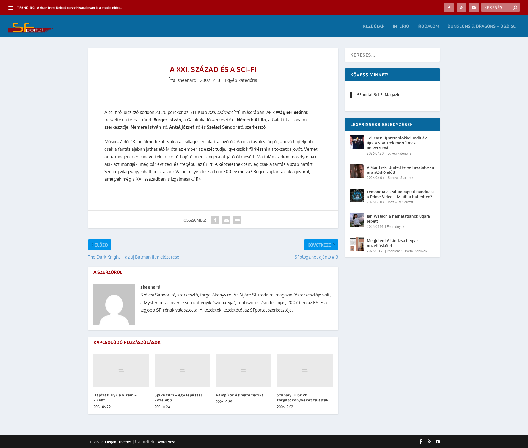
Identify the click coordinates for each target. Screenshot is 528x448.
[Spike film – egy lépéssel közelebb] (182, 370)
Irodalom (428, 26)
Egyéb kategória (241, 80)
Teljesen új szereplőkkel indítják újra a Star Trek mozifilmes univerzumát (397, 143)
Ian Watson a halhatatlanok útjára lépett (398, 218)
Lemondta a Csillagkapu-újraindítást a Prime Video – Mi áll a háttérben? (400, 194)
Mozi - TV (394, 202)
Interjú (401, 26)
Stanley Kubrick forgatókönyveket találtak (303, 397)
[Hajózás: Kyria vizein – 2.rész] (121, 370)
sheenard (187, 80)
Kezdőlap (373, 26)
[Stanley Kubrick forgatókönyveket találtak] (304, 370)
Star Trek (406, 178)
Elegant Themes (118, 441)
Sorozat (393, 178)
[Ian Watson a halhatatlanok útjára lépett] (357, 220)
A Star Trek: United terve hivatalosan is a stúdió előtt (400, 170)
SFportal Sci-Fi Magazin (379, 94)
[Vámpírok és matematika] (243, 370)
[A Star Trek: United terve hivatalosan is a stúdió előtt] (357, 171)
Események (395, 227)
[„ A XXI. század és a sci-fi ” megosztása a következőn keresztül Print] (237, 220)
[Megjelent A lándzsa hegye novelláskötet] (357, 244)
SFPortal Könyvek (414, 251)
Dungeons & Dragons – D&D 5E (481, 26)
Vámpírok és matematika (240, 395)
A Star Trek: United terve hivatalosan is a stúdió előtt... (79, 7)
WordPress (166, 441)
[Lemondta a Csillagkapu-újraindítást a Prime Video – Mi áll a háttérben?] (357, 195)
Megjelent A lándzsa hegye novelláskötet (392, 243)
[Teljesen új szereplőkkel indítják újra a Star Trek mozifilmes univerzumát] (357, 142)
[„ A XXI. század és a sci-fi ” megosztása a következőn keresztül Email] (226, 220)
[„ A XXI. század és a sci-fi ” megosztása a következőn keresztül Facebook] (215, 220)
